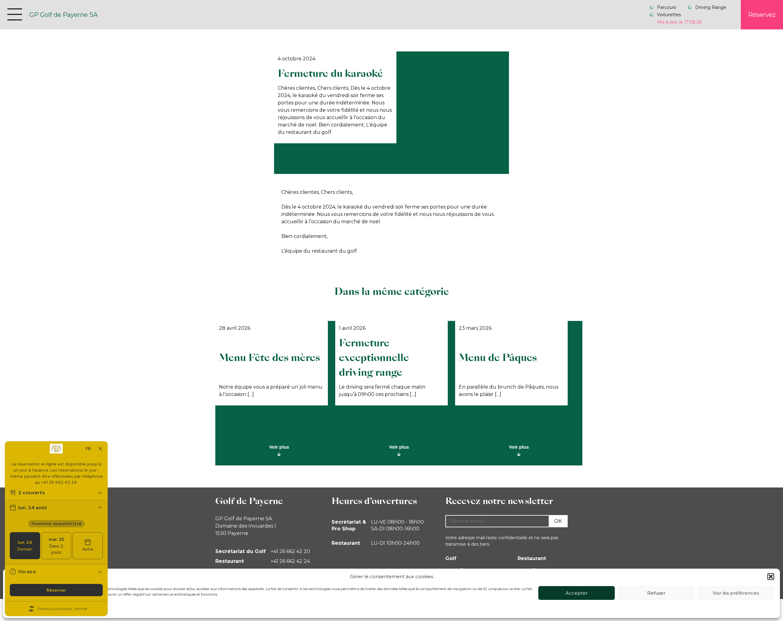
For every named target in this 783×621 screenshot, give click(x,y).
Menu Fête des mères (269, 357)
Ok (558, 521)
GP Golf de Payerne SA (63, 14)
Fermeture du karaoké (330, 73)
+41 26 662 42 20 (290, 551)
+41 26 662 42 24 (290, 561)
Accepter (577, 593)
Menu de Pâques (498, 357)
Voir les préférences (736, 593)
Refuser (656, 593)
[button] (771, 577)
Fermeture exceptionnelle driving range (374, 357)
